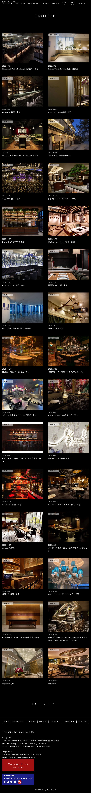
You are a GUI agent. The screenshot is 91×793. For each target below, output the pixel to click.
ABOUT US (65, 3)
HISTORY (46, 3)
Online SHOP (73, 3)
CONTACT (82, 3)
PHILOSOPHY (34, 3)
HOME (23, 3)
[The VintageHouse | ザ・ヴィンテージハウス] (10, 3)
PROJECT (56, 3)
